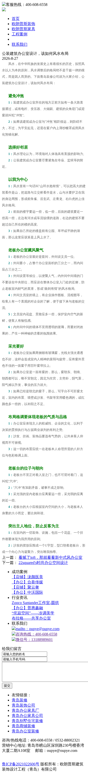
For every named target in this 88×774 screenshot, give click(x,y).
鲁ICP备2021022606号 (20, 764)
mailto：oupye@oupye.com (37, 629)
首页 (16, 18)
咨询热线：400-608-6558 (36, 634)
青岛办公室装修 (25, 731)
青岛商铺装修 (23, 726)
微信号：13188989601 (34, 639)
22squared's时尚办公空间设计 (43, 563)
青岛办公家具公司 (27, 715)
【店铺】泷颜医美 (27, 577)
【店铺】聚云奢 (25, 587)
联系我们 (19, 44)
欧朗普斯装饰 (23, 24)
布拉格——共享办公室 (31, 618)
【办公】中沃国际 (27, 592)
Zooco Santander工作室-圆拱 (35, 603)
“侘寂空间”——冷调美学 (33, 613)
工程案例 (19, 34)
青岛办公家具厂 (25, 710)
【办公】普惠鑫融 (27, 608)
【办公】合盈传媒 (27, 582)
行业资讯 (19, 39)
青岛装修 (19, 700)
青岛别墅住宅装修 (27, 721)
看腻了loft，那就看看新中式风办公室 (50, 557)
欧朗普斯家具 (23, 29)
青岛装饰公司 (23, 705)
